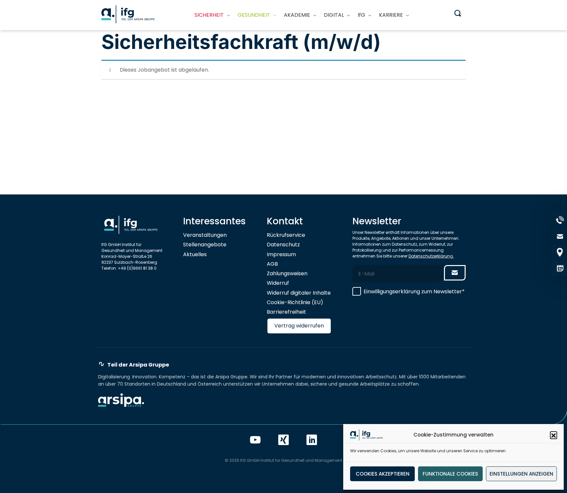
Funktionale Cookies (450, 473)
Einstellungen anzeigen (521, 473)
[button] (553, 435)
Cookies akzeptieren (383, 473)
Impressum (281, 254)
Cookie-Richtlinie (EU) (295, 302)
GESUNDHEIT (254, 15)
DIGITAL (334, 15)
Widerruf (278, 283)
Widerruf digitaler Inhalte (299, 293)
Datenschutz (283, 244)
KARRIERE (391, 15)
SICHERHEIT (209, 15)
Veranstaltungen (205, 235)
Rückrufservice (286, 235)
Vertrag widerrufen (299, 325)
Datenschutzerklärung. (431, 256)
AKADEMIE (297, 15)
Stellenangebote (204, 244)
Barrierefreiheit (286, 312)
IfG (361, 15)
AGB (272, 264)
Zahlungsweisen (287, 273)
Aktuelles (195, 254)
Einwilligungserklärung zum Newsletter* (414, 291)
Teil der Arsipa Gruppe (138, 365)
